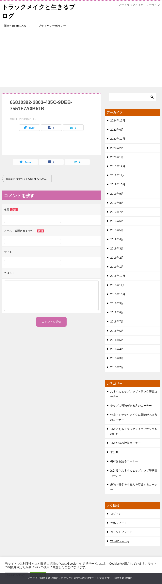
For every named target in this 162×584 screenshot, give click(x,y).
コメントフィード (121, 532)
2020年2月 (117, 148)
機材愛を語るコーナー (124, 461)
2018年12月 (117, 275)
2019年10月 (117, 184)
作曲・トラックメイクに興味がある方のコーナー (133, 417)
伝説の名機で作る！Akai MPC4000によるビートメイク (28, 178)
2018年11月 (117, 285)
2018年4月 (117, 349)
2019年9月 (117, 193)
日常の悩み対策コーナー (125, 443)
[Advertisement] (81, 59)
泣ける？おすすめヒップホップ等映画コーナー (133, 473)
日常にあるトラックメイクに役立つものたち (133, 431)
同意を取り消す (123, 577)
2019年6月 (117, 221)
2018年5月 (117, 339)
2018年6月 (117, 330)
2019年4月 (117, 239)
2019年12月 (117, 166)
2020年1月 (117, 157)
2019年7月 (117, 211)
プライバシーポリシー (52, 25)
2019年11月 (117, 175)
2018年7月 (117, 321)
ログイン (115, 513)
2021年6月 (117, 129)
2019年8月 (117, 202)
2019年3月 (117, 248)
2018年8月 (117, 312)
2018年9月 (117, 303)
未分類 (114, 452)
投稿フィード (118, 522)
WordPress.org (119, 541)
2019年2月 (117, 257)
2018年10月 (117, 294)
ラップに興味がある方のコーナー (131, 405)
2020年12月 (117, 138)
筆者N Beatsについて (17, 25)
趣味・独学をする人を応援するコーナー (133, 487)
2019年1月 (117, 266)
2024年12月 (117, 120)
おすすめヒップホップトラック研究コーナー (133, 394)
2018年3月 (117, 358)
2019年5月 (117, 230)
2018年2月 (117, 367)
